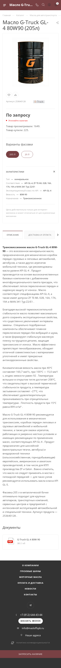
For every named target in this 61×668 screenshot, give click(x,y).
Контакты (30, 594)
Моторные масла (30, 577)
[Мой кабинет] (49, 5)
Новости (30, 588)
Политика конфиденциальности (33, 643)
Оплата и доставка (30, 582)
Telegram (30, 605)
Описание (13, 235)
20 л (27, 154)
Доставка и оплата (39, 235)
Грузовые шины (30, 571)
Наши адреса (33, 635)
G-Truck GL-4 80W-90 (28, 539)
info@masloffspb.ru (33, 628)
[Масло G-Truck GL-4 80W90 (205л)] (30, 62)
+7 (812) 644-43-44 (31, 615)
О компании (30, 565)
